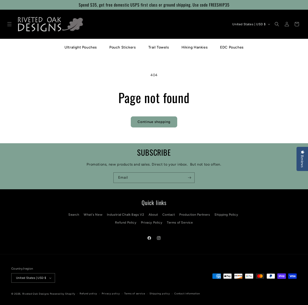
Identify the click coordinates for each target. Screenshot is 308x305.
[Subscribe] (189, 177)
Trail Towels (158, 47)
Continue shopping (154, 122)
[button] (9, 24)
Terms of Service (180, 222)
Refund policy (88, 293)
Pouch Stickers (122, 47)
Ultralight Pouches (80, 47)
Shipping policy (159, 293)
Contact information (187, 293)
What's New (93, 215)
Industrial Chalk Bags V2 (125, 215)
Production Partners (194, 215)
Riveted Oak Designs (35, 293)
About (153, 215)
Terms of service (134, 293)
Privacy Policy (151, 222)
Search (73, 215)
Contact (168, 215)
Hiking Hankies (194, 47)
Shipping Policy (226, 215)
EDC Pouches (232, 47)
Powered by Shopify (62, 293)
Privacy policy (111, 293)
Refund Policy (125, 222)
